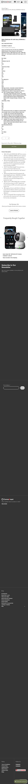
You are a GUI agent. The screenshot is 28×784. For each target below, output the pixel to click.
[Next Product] (27, 237)
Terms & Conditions (6, 764)
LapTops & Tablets (5, 604)
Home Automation (5, 600)
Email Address (6, 385)
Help (2, 606)
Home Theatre (4, 601)
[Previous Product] (1, 237)
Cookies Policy (5, 770)
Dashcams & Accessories (7, 603)
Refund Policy (5, 768)
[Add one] (8, 138)
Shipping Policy (5, 767)
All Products (4, 593)
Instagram (18, 766)
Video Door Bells (5, 596)
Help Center (4, 503)
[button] (21, 2)
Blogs (3, 771)
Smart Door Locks (5, 595)
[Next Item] (24, 25)
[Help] (24, 606)
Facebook (18, 764)
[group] (14, 240)
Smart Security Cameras (6, 598)
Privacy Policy (5, 765)
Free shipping (14, 257)
